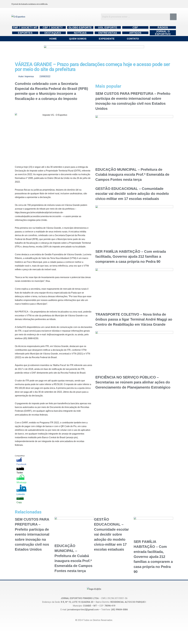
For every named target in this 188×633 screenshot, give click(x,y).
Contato (133, 38)
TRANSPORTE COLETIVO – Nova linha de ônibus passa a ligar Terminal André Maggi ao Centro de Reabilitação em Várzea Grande (133, 319)
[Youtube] (152, 3)
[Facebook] (131, 3)
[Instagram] (110, 3)
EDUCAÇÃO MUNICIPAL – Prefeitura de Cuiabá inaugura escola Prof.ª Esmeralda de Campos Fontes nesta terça (132, 174)
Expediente (107, 38)
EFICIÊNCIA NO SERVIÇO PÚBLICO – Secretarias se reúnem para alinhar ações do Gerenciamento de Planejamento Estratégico (132, 382)
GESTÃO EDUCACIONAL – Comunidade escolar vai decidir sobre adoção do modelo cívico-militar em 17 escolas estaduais (132, 194)
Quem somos (77, 38)
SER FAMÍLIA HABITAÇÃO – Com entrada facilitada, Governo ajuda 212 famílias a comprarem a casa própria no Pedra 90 (130, 256)
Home (53, 38)
